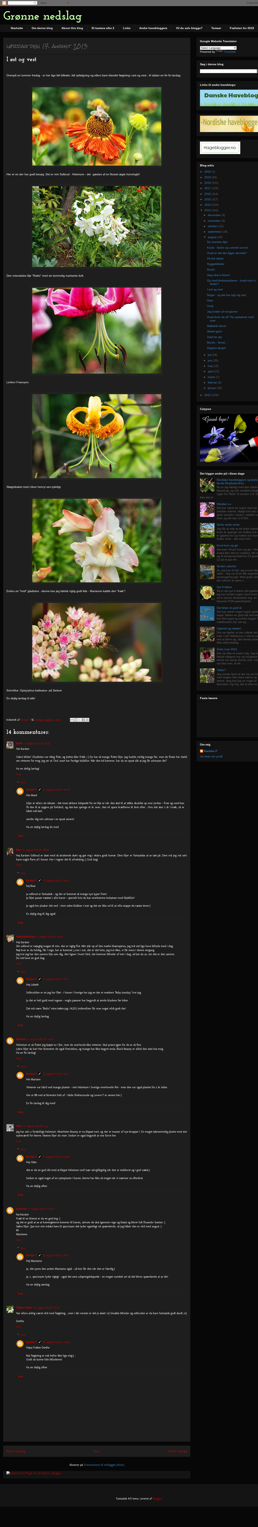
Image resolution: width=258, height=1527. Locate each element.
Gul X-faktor (224, 587)
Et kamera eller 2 (103, 28)
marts (212, 377)
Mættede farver (217, 326)
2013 (208, 210)
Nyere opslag (16, 1451)
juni (210, 360)
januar (212, 388)
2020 (208, 171)
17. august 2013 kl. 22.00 (41, 1209)
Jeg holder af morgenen (222, 311)
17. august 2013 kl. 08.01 (35, 850)
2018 (208, 182)
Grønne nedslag (42, 17)
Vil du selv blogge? (189, 28)
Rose (18, 850)
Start (96, 1451)
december (215, 215)
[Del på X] (80, 720)
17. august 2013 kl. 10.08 (49, 936)
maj (210, 366)
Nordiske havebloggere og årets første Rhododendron (237, 481)
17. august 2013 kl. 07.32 (37, 743)
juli (210, 354)
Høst (210, 300)
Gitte (19, 1126)
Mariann (21, 1039)
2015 (208, 199)
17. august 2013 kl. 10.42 (40, 1039)
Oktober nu (224, 504)
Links (127, 28)
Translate (230, 51)
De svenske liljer (217, 242)
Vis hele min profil (211, 756)
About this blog (72, 28)
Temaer (216, 28)
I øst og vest (215, 289)
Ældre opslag (177, 1451)
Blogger (157, 1498)
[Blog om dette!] (76, 720)
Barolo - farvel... (217, 342)
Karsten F (31, 789)
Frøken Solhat (24, 1307)
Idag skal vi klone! (218, 275)
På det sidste (215, 258)
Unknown (21, 1209)
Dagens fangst (216, 348)
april (211, 371)
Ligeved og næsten (229, 628)
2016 (208, 193)
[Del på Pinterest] (87, 720)
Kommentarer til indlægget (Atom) (104, 1465)
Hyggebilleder (216, 264)
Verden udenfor (226, 566)
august (212, 237)
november (215, 220)
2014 (208, 204)
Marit (19, 743)
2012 (208, 395)
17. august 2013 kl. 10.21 (55, 979)
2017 (208, 188)
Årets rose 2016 (227, 649)
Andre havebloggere (153, 28)
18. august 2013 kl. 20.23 (46, 1307)
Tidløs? (221, 670)
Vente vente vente (228, 524)
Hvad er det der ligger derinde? (227, 253)
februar (213, 382)
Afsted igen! (214, 331)
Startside (17, 28)
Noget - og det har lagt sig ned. (227, 295)
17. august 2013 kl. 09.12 (56, 880)
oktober (213, 226)
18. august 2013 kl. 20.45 (56, 1342)
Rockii (211, 269)
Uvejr (210, 306)
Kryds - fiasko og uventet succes (227, 247)
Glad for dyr (214, 337)
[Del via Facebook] (83, 720)
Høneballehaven (25, 936)
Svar (18, 774)
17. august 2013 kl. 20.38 (56, 1156)
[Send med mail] (72, 720)
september (215, 231)
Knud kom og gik (227, 545)
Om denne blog (42, 28)
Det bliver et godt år (229, 607)
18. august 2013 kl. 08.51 (56, 1255)
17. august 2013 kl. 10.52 (56, 1073)
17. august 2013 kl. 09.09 (56, 789)
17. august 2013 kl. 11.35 (35, 1126)
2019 (208, 177)
